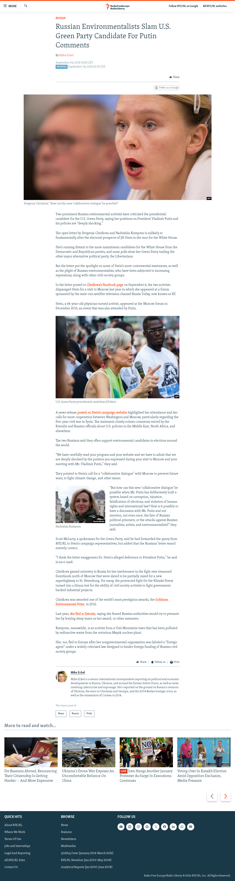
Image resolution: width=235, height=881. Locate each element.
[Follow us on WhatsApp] (181, 826)
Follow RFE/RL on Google (183, 6)
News (64, 825)
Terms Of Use (12, 839)
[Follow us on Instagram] (138, 826)
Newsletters (68, 839)
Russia (61, 18)
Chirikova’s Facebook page (105, 285)
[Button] (174, 77)
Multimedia (68, 846)
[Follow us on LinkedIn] (173, 826)
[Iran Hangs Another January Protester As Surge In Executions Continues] (146, 752)
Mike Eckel (66, 55)
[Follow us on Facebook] (164, 826)
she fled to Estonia (82, 614)
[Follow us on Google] (147, 826)
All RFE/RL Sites (14, 860)
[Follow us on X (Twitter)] (155, 826)
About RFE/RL (13, 825)
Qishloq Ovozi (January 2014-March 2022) (87, 853)
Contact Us (11, 867)
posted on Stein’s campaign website (102, 412)
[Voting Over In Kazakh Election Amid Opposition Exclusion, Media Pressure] (204, 752)
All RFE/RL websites (215, 6)
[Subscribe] (190, 826)
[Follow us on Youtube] (121, 826)
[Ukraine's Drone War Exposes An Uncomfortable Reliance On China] (88, 752)
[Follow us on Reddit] (129, 826)
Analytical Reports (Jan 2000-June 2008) (87, 867)
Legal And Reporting (17, 853)
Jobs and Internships (17, 846)
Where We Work (14, 832)
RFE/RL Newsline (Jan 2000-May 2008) (86, 860)
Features (66, 832)
